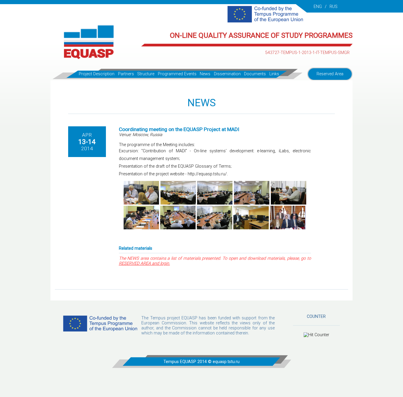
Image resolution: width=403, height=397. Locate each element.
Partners (126, 73)
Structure (145, 73)
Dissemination (227, 73)
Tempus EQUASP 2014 (185, 361)
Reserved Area (330, 73)
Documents (255, 73)
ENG (318, 6)
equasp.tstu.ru (226, 361)
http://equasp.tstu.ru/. (208, 174)
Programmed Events (177, 73)
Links (274, 73)
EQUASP (189, 318)
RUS (334, 6)
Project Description (96, 73)
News (205, 73)
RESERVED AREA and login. (144, 263)
